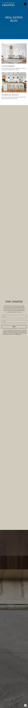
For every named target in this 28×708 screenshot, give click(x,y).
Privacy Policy (18, 334)
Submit (14, 326)
